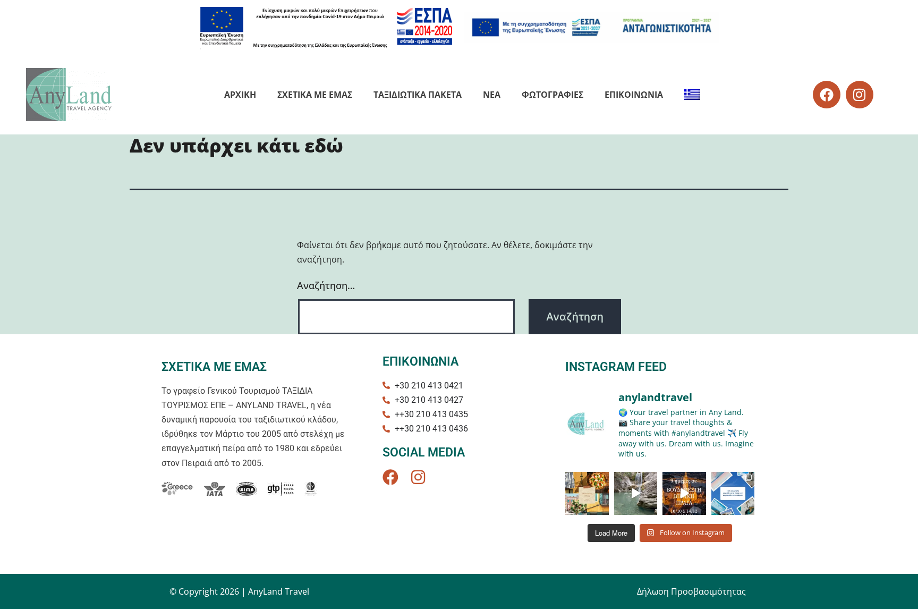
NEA (491, 94)
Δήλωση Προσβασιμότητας (691, 591)
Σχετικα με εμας (314, 94)
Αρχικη (240, 94)
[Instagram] (859, 94)
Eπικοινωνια (634, 94)
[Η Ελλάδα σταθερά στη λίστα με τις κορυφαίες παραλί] (733, 493)
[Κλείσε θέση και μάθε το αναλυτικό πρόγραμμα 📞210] (684, 493)
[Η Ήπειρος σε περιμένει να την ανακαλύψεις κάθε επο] (636, 493)
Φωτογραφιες (552, 94)
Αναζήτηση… (326, 285)
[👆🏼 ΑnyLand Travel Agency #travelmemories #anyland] (587, 493)
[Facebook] (826, 94)
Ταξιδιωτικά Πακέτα (417, 94)
